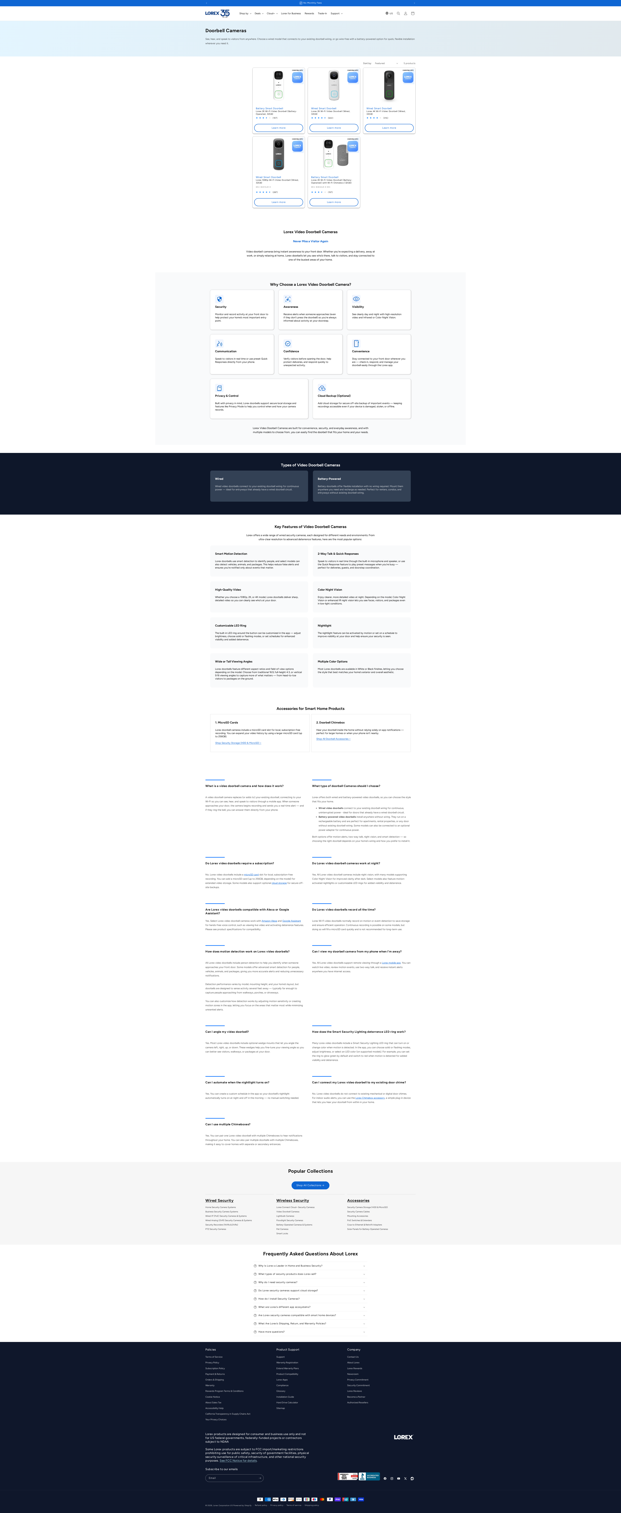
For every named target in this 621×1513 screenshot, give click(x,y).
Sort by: (367, 63)
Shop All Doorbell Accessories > (333, 738)
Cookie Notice (212, 1397)
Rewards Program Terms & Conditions (224, 1391)
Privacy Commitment (357, 1379)
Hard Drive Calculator (287, 1402)
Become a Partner (356, 1397)
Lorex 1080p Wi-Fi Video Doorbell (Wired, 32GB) (277, 181)
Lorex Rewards (354, 1368)
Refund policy (261, 1505)
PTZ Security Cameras (215, 1229)
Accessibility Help (214, 1408)
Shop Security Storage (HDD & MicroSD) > (238, 742)
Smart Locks (282, 1233)
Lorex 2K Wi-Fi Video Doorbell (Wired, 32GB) (330, 112)
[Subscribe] (259, 1478)
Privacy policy (276, 1505)
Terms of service (294, 1505)
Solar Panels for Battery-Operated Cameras (367, 1229)
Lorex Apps (282, 1379)
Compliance (282, 1385)
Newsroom (353, 1374)
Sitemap (280, 1408)
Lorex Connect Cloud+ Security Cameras (295, 1207)
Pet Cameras (282, 1229)
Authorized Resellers (357, 1402)
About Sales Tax (213, 1402)
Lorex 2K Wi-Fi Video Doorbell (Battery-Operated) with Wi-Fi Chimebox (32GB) (331, 181)
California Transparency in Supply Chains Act (227, 1414)
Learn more (279, 127)
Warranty (209, 1385)
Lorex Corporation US (223, 1505)
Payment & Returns (215, 1374)
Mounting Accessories (357, 1216)
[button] (245, 13)
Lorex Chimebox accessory (370, 1097)
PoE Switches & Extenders (359, 1220)
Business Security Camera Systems (221, 1211)
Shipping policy (312, 1505)
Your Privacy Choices (216, 1419)
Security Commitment (358, 1385)
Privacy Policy (212, 1362)
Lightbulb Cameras (285, 1216)
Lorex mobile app (391, 962)
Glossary (280, 1391)
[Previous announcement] (206, 3)
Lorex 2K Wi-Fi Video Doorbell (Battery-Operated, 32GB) (276, 112)
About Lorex (353, 1362)
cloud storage (279, 883)
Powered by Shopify (242, 1505)
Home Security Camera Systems (220, 1207)
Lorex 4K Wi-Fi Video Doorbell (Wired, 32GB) (386, 112)
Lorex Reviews (354, 1391)
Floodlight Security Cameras (289, 1220)
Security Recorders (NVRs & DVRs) (221, 1225)
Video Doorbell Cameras (287, 1211)
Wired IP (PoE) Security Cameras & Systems (226, 1216)
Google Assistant (291, 920)
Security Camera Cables (358, 1211)
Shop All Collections (308, 1185)
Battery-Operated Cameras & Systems (294, 1225)
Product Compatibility (287, 1374)
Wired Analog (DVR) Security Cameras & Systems (228, 1220)
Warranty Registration (287, 1362)
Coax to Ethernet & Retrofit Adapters (364, 1225)
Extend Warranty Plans (287, 1368)
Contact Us (353, 1357)
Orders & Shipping (214, 1379)
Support (280, 1357)
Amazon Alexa (269, 920)
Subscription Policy (215, 1368)
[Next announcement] (414, 3)
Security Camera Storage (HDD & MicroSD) (367, 1207)
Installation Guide (285, 1397)
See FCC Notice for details (238, 1460)
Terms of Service (214, 1357)
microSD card (251, 874)
